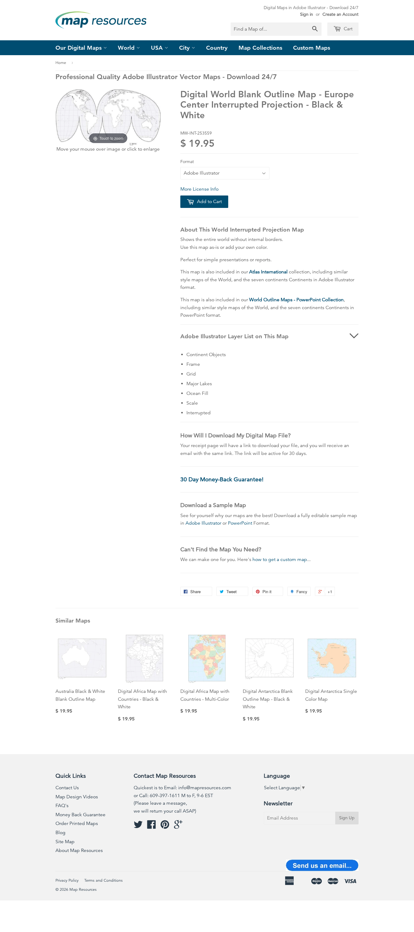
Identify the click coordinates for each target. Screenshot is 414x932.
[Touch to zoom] (108, 117)
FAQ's (61, 806)
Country (217, 47)
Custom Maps (311, 47)
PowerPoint (240, 523)
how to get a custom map (279, 559)
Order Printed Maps (76, 823)
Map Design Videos (76, 797)
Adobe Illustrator (203, 523)
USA (158, 47)
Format (187, 161)
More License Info (199, 189)
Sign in (306, 14)
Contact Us (67, 788)
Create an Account (340, 14)
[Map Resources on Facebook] (151, 826)
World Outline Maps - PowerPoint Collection (296, 300)
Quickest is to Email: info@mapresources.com (182, 788)
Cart (347, 29)
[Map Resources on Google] (178, 826)
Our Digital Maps (79, 47)
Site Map (65, 842)
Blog (60, 833)
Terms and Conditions (103, 880)
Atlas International (268, 272)
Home (60, 62)
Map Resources (83, 889)
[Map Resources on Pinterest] (164, 826)
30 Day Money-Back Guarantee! (221, 479)
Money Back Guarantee (80, 815)
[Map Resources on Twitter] (138, 826)
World (127, 47)
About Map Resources (79, 850)
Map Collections (260, 47)
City (185, 47)
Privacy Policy (66, 880)
